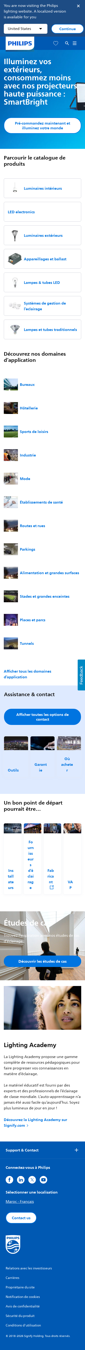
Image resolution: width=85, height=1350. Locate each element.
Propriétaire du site (20, 1287)
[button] (81, 675)
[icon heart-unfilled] (56, 43)
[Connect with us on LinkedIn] (21, 1180)
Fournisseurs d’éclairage (31, 864)
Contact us (21, 1217)
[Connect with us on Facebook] (9, 1180)
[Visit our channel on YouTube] (43, 1180)
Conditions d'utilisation (23, 1325)
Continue (67, 28)
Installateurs (11, 879)
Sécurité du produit (20, 1316)
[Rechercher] (67, 43)
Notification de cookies (23, 1297)
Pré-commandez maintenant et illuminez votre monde (42, 125)
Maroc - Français (20, 1202)
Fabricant (50, 876)
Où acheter (67, 764)
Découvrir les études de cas (42, 961)
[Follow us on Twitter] (32, 1180)
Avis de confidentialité (23, 1306)
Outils (13, 770)
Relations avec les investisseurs (29, 1268)
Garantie (40, 767)
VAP (70, 884)
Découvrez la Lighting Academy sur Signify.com (35, 1122)
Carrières (12, 1278)
